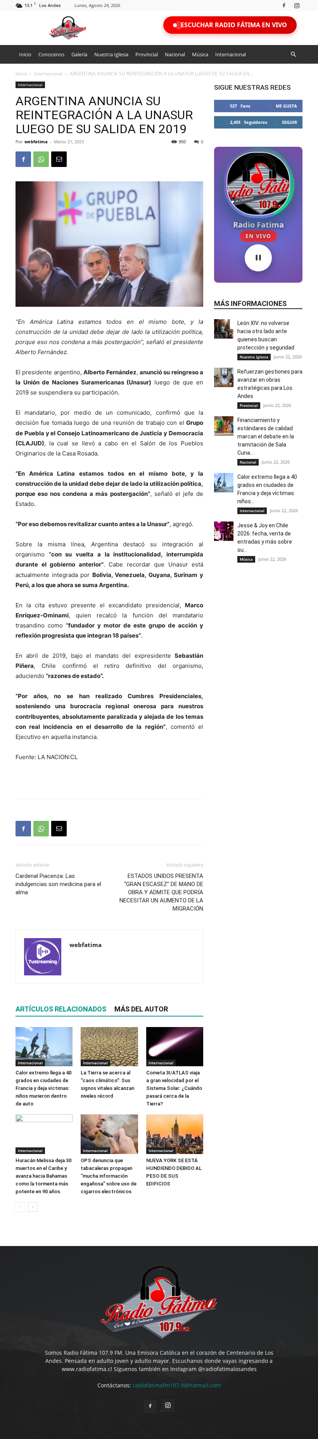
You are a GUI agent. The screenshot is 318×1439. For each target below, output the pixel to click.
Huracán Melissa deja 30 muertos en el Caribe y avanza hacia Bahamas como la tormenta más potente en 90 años (43, 1175)
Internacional (230, 54)
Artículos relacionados (61, 1009)
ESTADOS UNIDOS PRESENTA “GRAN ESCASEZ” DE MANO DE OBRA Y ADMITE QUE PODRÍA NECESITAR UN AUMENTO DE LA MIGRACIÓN (161, 892)
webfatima (36, 141)
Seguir (289, 122)
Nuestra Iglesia (111, 54)
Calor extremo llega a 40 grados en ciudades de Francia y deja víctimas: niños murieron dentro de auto (43, 1088)
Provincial (146, 54)
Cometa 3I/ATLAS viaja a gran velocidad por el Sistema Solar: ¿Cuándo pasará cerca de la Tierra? (174, 1088)
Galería (79, 54)
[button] (293, 54)
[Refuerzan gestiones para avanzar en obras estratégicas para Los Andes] (223, 377)
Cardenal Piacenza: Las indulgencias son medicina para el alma (58, 884)
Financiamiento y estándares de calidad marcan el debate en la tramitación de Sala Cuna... (265, 436)
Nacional (175, 54)
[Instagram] (296, 5)
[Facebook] (284, 5)
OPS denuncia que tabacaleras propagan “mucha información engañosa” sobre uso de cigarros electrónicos (109, 1175)
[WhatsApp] (41, 159)
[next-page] (33, 1207)
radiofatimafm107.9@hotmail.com (177, 1385)
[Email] (59, 159)
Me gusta (286, 106)
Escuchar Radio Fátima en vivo (234, 25)
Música (200, 54)
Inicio (25, 54)
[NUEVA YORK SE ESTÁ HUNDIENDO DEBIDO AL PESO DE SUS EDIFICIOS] (174, 1134)
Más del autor (141, 1009)
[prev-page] (20, 1207)
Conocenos (51, 54)
